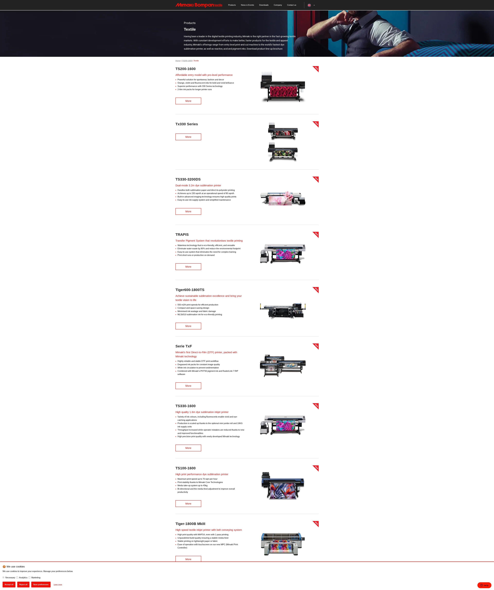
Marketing (35, 577)
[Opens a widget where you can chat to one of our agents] (484, 585)
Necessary (10, 577)
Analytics (23, 577)
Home (177, 61)
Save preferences (40, 584)
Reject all (23, 584)
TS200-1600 (187, 61)
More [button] (188, 101)
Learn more (58, 584)
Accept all (9, 584)
